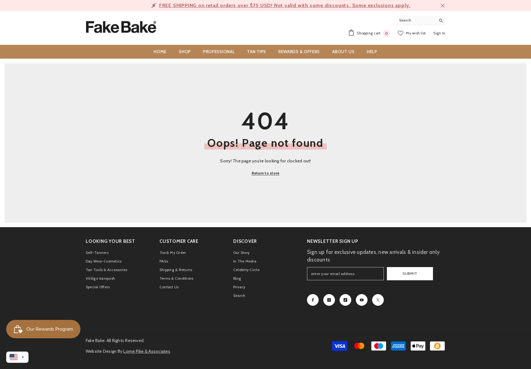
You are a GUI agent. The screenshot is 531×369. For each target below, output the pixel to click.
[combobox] (416, 20)
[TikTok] (345, 300)
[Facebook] (313, 300)
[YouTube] (362, 300)
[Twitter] (378, 300)
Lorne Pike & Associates (146, 351)
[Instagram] (329, 300)
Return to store (266, 173)
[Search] (420, 20)
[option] (265, 5)
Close (442, 5)
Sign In (439, 33)
